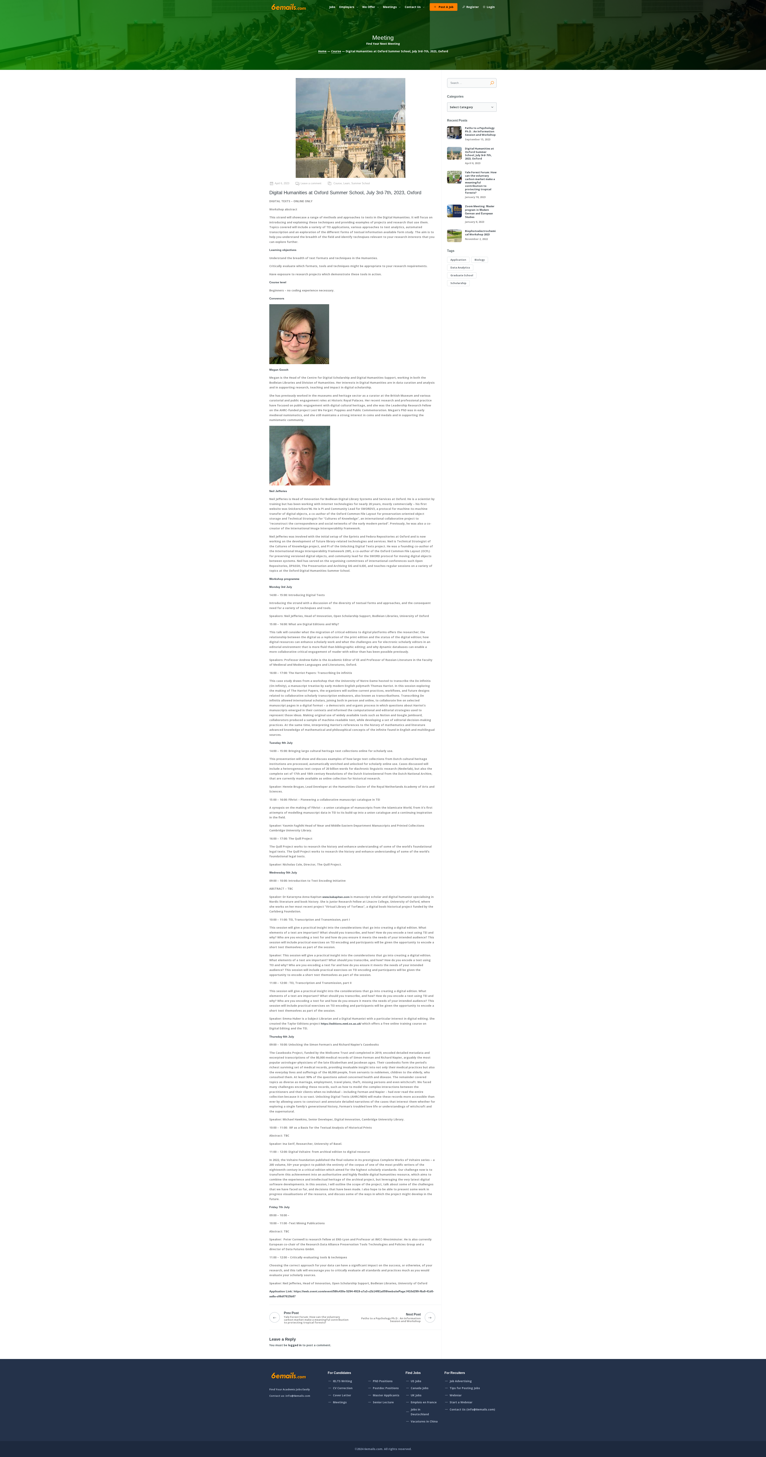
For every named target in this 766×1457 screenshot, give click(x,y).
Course (336, 51)
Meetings (390, 7)
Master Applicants (386, 1395)
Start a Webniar (461, 1402)
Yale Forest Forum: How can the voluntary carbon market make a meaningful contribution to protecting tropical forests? (481, 182)
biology (480, 259)
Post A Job (446, 7)
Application (458, 259)
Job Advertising (461, 1381)
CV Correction (342, 1388)
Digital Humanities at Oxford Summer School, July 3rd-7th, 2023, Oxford (479, 153)
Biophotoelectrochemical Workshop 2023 (480, 232)
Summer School (360, 183)
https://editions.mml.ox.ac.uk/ (340, 1023)
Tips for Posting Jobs (465, 1388)
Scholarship (458, 283)
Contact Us (413, 7)
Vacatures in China (424, 1421)
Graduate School (461, 275)
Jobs (332, 7)
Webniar (456, 1395)
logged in (295, 1345)
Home (322, 51)
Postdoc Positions (386, 1388)
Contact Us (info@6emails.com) (472, 1409)
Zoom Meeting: (479, 212)
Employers (346, 7)
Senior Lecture (383, 1402)
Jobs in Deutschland (420, 1411)
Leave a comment (311, 183)
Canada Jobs (419, 1388)
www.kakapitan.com (335, 896)
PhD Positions (383, 1381)
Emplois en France (424, 1402)
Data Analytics (460, 267)
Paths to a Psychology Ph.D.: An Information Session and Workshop (480, 131)
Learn (346, 183)
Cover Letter (342, 1395)
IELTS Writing (342, 1381)
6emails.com (373, 1449)
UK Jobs (416, 1395)
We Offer (368, 7)
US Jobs (416, 1381)
